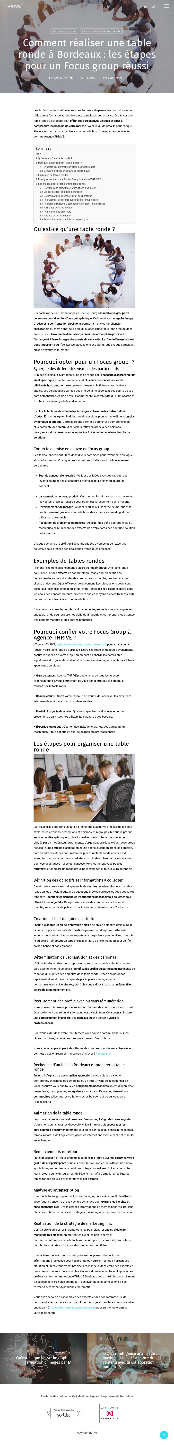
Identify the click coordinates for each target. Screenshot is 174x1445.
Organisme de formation (117, 1396)
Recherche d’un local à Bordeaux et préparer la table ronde (75, 203)
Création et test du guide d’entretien (63, 191)
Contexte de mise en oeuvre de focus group (67, 170)
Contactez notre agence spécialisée (73, 1307)
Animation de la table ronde (58, 207)
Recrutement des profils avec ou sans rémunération (71, 199)
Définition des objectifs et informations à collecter (70, 188)
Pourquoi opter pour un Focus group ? (60, 162)
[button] (166, 6)
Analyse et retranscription (57, 215)
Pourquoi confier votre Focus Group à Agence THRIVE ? (69, 179)
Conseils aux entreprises (64, 31)
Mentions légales (88, 1396)
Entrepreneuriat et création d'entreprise (101, 31)
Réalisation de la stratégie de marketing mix (67, 219)
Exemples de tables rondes (53, 175)
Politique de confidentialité (58, 1396)
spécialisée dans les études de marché (81, 644)
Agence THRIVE (63, 77)
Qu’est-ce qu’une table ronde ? (55, 158)
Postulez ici (103, 1053)
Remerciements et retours (58, 211)
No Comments (112, 77)
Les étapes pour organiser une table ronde (62, 183)
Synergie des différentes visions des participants (69, 167)
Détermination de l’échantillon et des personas (68, 196)
